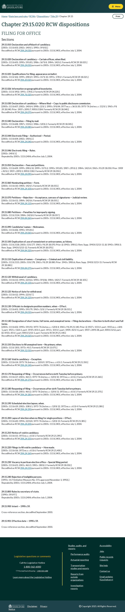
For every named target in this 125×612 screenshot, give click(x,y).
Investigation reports (77, 587)
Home (4, 16)
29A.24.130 (25, 282)
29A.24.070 (25, 112)
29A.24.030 (25, 50)
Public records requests (106, 558)
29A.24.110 (25, 203)
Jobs (102, 551)
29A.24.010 (25, 312)
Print (118, 16)
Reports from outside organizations (77, 577)
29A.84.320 (25, 250)
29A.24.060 (25, 232)
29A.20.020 (25, 80)
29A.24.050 (25, 65)
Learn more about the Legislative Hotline (32, 577)
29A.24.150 (25, 438)
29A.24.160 (25, 453)
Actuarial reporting (80, 559)
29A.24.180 (25, 394)
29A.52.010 (25, 350)
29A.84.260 (25, 218)
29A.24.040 (25, 141)
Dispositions (43, 16)
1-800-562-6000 (32, 566)
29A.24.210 (25, 468)
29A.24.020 (25, 335)
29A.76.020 (25, 94)
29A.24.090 (25, 174)
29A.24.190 (25, 409)
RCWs (32, 16)
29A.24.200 (25, 424)
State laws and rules (18, 16)
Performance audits (80, 554)
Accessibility (106, 545)
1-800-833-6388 (42, 571)
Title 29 (54, 16)
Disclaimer (32, 606)
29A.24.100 (25, 188)
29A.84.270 (25, 268)
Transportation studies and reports (80, 567)
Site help (104, 565)
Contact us (105, 571)
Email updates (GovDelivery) (106, 578)
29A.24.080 (25, 127)
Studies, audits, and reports (77, 547)
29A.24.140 (25, 365)
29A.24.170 (25, 379)
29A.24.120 (25, 297)
